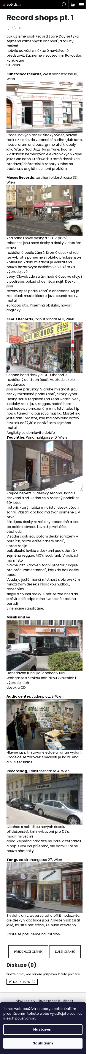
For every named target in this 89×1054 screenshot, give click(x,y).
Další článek (65, 951)
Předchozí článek (28, 951)
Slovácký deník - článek (55, 1001)
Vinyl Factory (25, 1001)
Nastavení (43, 1029)
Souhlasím (43, 1043)
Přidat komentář (22, 982)
